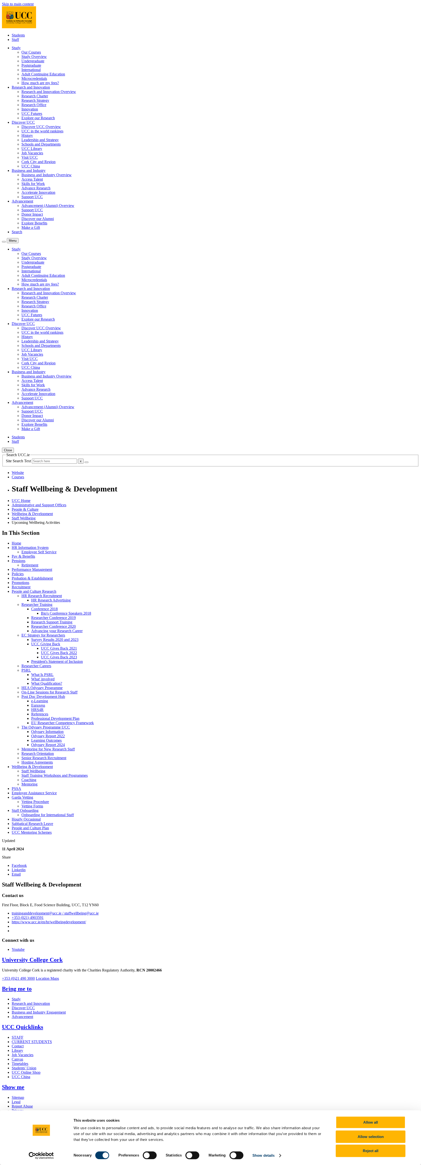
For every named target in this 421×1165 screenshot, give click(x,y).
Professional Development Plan (55, 718)
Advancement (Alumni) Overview (47, 205)
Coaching (28, 780)
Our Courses (31, 52)
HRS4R (37, 710)
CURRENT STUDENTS (32, 1042)
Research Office (33, 105)
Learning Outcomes (46, 740)
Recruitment (21, 587)
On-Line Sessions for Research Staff (49, 692)
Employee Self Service (39, 552)
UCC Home (21, 501)
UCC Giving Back (45, 644)
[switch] (150, 1155)
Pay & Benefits (23, 556)
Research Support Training (51, 622)
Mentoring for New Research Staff (48, 749)
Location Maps (47, 978)
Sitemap (18, 1097)
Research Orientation (37, 753)
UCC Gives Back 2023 (59, 657)
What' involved (43, 679)
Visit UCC (29, 157)
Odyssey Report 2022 (48, 736)
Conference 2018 (44, 609)
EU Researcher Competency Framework (62, 723)
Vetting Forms (32, 806)
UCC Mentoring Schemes (32, 832)
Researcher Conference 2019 (53, 618)
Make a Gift (30, 227)
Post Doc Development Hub (43, 696)
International (31, 70)
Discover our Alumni (37, 219)
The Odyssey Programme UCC (45, 727)
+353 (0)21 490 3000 (18, 978)
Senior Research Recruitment (43, 758)
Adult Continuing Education (43, 74)
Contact (18, 1046)
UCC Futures (31, 113)
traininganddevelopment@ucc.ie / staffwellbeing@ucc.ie (55, 913)
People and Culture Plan (30, 828)
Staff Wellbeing (24, 518)
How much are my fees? (40, 83)
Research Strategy (35, 100)
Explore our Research (38, 118)
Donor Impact (32, 214)
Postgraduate (31, 65)
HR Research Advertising (51, 600)
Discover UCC (23, 1008)
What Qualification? (46, 683)
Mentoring (29, 784)
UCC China (30, 166)
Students (18, 35)
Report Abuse (22, 1106)
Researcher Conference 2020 (53, 626)
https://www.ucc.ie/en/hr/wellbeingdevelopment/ (49, 922)
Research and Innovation (31, 1003)
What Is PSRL (42, 675)
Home (16, 543)
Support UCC (32, 197)
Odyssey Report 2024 (48, 745)
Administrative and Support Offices (39, 505)
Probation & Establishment (32, 578)
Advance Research (35, 188)
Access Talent (32, 179)
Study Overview (34, 57)
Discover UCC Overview (41, 127)
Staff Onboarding (25, 810)
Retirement (29, 565)
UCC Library (31, 149)
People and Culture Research (34, 591)
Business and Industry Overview (46, 175)
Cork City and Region (38, 162)
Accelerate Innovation (38, 192)
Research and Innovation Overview (48, 92)
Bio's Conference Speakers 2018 (66, 613)
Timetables (20, 1064)
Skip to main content (18, 4)
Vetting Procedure (35, 802)
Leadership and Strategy (40, 140)
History (27, 135)
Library (17, 1050)
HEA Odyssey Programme (42, 688)
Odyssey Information (47, 732)
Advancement (22, 1017)
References (39, 714)
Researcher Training (36, 604)
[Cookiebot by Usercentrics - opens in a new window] (41, 1155)
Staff (15, 39)
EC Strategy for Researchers (43, 635)
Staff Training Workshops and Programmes (54, 775)
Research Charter (34, 96)
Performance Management (32, 569)
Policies (18, 574)
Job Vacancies (32, 153)
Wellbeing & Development (32, 514)
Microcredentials (34, 78)
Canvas (17, 1059)
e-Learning (39, 701)
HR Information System (30, 548)
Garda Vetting (22, 797)
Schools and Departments (41, 144)
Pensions (18, 561)
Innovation (29, 109)
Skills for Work (33, 184)
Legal (16, 1102)
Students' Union (24, 1068)
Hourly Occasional (26, 819)
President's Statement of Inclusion (57, 661)
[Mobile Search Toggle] (4, 241)
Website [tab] (18, 473)
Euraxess (38, 705)
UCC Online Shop (26, 1072)
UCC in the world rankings (42, 131)
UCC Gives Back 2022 (59, 653)
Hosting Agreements (37, 762)
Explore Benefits (34, 223)
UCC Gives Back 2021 (59, 648)
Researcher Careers (36, 666)
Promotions (20, 583)
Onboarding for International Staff (47, 815)
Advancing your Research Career (57, 631)
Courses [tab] (18, 477)
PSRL (26, 670)
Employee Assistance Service (34, 793)
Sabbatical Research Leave (32, 824)
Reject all (370, 1151)
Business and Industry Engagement (39, 1012)
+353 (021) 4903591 (28, 917)
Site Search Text (19, 461)
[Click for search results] (86, 462)
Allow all (370, 1122)
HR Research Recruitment (41, 596)
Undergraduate (32, 61)
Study (16, 999)
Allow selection (371, 1137)
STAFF (17, 1037)
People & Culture (25, 509)
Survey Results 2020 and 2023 (54, 640)
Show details (263, 1155)
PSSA (16, 788)
